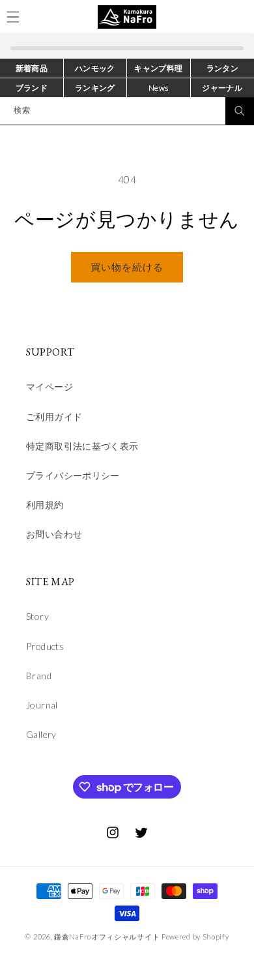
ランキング (95, 88)
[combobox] (127, 111)
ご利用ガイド (54, 416)
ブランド (32, 88)
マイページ (49, 386)
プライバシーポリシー (73, 475)
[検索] (239, 111)
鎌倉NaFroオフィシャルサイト (107, 936)
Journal (42, 704)
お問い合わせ (54, 534)
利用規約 (45, 504)
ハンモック (95, 68)
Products (45, 646)
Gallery (41, 734)
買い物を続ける (127, 267)
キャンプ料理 (158, 68)
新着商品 (32, 68)
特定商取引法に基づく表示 (82, 445)
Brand (38, 675)
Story (37, 616)
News (158, 88)
